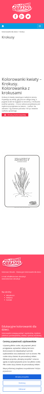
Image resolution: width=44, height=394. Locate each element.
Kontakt (9, 300)
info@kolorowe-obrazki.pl (16, 276)
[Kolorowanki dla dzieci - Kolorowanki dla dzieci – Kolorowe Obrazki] (22, 7)
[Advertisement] (21, 58)
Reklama (9, 298)
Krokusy (8, 37)
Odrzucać (22, 389)
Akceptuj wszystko (22, 377)
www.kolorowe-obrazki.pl (11, 279)
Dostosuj (22, 383)
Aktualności (10, 295)
